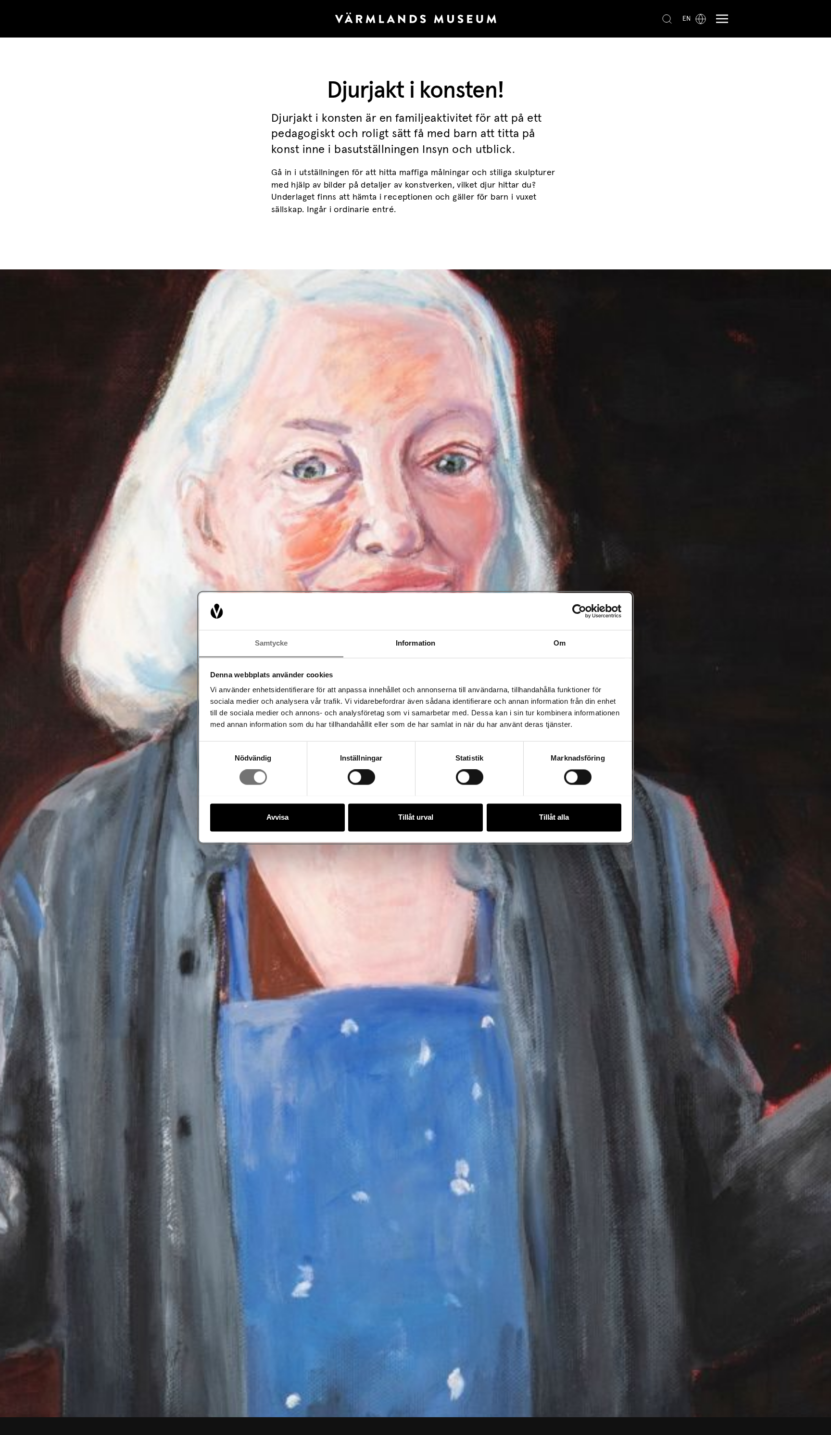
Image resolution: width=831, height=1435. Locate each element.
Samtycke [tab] (271, 643)
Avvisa (277, 817)
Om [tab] (560, 643)
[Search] (667, 18)
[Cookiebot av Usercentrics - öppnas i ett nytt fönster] (579, 611)
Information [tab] (415, 643)
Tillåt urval (415, 817)
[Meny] (719, 19)
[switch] (361, 777)
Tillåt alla (554, 817)
